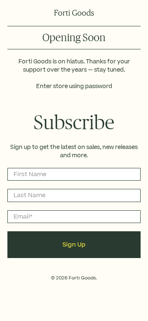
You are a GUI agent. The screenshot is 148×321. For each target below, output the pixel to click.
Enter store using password (74, 86)
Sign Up (74, 244)
